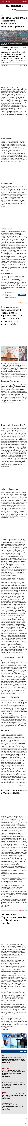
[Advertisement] (11, 78)
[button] (14, 1040)
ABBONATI (24, 1)
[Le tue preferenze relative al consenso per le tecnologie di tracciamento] (25, 1123)
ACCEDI (25, 6)
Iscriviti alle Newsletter (6, 1)
